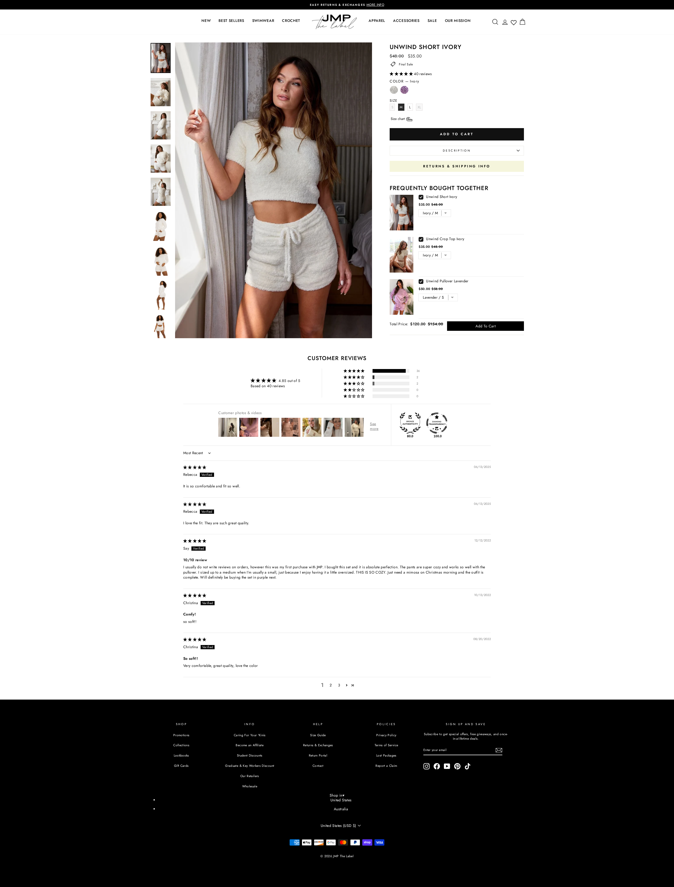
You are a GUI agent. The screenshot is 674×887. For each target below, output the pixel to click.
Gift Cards (181, 765)
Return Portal (318, 755)
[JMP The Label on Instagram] (426, 766)
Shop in (337, 795)
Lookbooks (181, 755)
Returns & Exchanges (318, 745)
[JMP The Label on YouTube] (447, 766)
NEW (206, 20)
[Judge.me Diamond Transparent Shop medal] (436, 423)
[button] (402, 73)
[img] (194, 467)
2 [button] (331, 685)
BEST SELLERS (231, 20)
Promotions (181, 735)
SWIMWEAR (263, 20)
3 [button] (339, 685)
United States (341, 800)
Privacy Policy (386, 735)
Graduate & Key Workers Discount (249, 765)
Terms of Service (386, 745)
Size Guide (318, 735)
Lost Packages (386, 755)
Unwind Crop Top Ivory (445, 238)
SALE (432, 20)
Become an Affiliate (250, 745)
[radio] (394, 91)
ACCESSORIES (406, 20)
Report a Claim (386, 765)
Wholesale (249, 786)
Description (457, 150)
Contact (318, 765)
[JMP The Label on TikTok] (467, 766)
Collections (181, 745)
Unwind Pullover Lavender (447, 281)
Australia (341, 809)
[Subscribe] (498, 750)
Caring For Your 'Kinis (250, 735)
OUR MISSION (458, 20)
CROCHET (291, 20)
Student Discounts (249, 755)
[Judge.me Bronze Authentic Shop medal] (410, 423)
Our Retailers (249, 776)
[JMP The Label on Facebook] (437, 766)
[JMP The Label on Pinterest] (457, 766)
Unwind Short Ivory (441, 196)
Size (398, 118)
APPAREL (377, 20)
